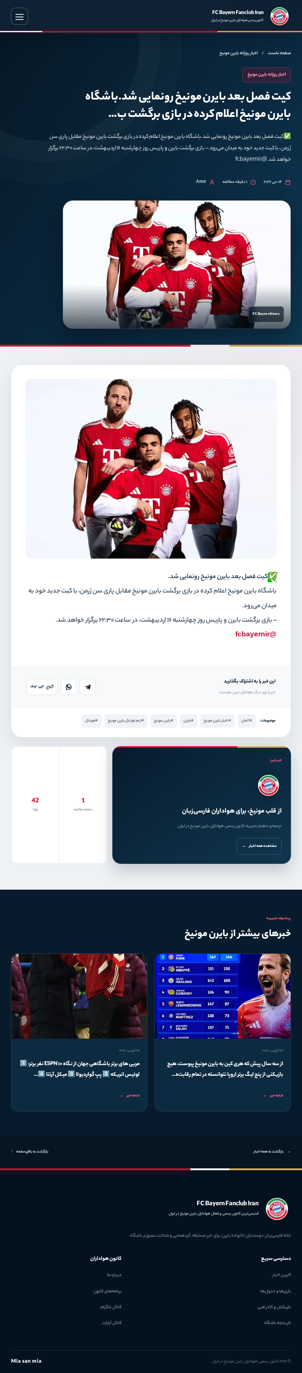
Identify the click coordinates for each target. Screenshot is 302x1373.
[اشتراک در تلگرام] (88, 687)
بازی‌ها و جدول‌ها (275, 1291)
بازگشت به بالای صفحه (30, 1152)
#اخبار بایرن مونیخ (217, 721)
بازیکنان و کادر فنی (274, 1307)
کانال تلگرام (111, 1307)
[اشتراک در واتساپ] (68, 687)
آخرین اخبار (282, 1275)
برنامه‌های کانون (108, 1291)
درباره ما (114, 1275)
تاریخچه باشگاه (277, 1323)
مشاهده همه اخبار (259, 846)
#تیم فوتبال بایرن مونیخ (126, 721)
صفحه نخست (279, 53)
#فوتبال (91, 721)
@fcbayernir (256, 635)
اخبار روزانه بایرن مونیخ (239, 53)
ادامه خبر (273, 1096)
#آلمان (246, 721)
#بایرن (188, 721)
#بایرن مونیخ (163, 721)
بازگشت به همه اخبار (272, 1152)
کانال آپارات (112, 1323)
